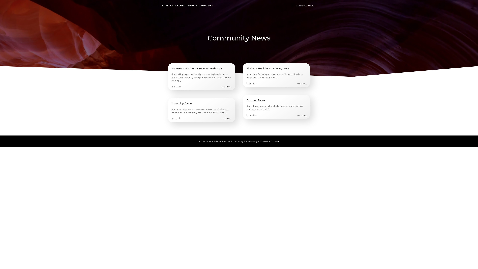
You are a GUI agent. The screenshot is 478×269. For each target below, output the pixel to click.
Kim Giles (177, 86)
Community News (305, 5)
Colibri (276, 141)
